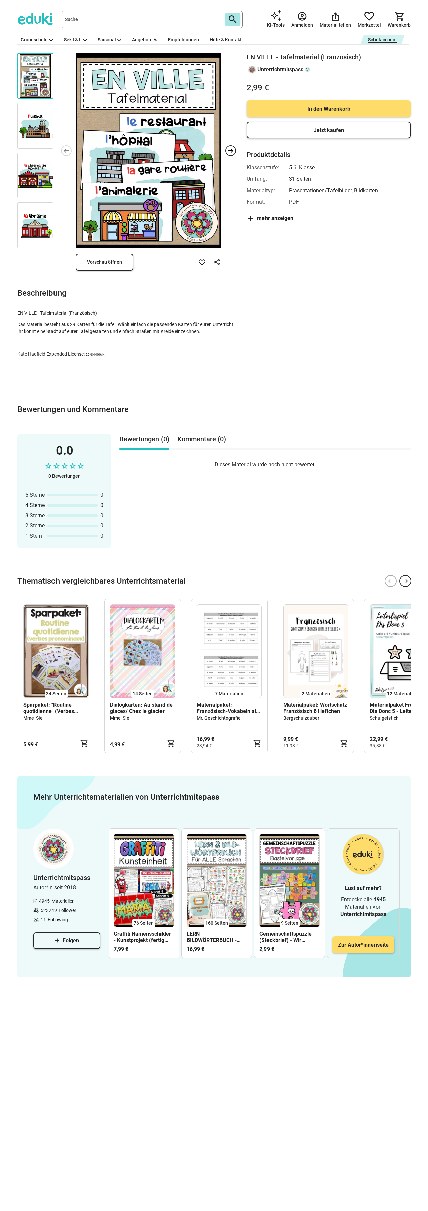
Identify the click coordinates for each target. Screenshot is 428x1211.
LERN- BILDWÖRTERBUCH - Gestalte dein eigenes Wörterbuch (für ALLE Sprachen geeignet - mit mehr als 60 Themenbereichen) (215, 937)
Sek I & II (73, 39)
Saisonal (107, 39)
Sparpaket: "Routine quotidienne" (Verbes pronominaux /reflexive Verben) (51, 708)
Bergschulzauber (301, 718)
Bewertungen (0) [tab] (144, 439)
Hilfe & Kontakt (226, 39)
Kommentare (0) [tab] (201, 439)
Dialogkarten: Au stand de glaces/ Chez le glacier (141, 708)
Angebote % (144, 39)
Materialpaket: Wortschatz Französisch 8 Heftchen (315, 708)
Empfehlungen (183, 39)
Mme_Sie (33, 718)
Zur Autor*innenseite (363, 945)
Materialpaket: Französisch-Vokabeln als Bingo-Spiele (228, 708)
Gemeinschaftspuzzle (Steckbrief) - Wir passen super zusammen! (285, 937)
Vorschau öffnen (104, 262)
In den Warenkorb (328, 109)
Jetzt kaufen (329, 130)
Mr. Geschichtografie (219, 718)
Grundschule (34, 39)
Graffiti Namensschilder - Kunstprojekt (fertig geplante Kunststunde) (142, 937)
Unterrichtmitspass (280, 69)
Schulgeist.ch (384, 718)
